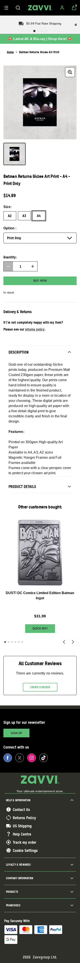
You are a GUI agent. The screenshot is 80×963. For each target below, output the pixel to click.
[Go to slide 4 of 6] (15, 642)
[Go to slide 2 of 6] (8, 642)
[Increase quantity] (32, 266)
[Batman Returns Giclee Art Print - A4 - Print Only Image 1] (14, 154)
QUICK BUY (40, 628)
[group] (40, 102)
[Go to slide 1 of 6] (5, 642)
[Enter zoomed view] (70, 72)
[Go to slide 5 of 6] (19, 642)
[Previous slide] (64, 642)
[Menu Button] (6, 7)
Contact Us (21, 809)
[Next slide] (73, 642)
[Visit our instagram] (31, 757)
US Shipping (22, 825)
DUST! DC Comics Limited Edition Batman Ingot (40, 595)
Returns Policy (24, 817)
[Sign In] (62, 7)
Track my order (24, 842)
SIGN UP (16, 733)
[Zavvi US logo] (40, 7)
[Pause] (75, 24)
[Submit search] (17, 7)
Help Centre (22, 834)
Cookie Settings (25, 850)
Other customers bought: (40, 506)
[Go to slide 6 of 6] (22, 642)
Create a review (40, 687)
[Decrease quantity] (8, 266)
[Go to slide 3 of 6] (12, 642)
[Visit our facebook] (7, 757)
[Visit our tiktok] (43, 757)
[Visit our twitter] (19, 757)
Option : (10, 228)
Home (10, 52)
